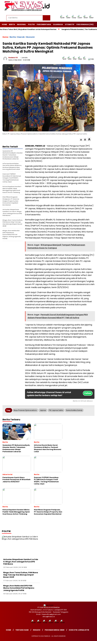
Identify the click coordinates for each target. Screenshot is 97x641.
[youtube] (80, 18)
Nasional (21, 24)
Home (4, 24)
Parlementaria (44, 24)
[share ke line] (85, 59)
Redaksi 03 (13, 57)
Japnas (43, 410)
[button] (81, 139)
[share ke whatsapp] (75, 59)
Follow (87, 393)
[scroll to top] (92, 637)
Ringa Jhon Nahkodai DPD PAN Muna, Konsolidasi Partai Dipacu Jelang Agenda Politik (18, 587)
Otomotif (69, 24)
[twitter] (68, 18)
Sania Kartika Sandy (74, 410)
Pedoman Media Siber (54, 630)
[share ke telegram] (80, 59)
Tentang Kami (22, 630)
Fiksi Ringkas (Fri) (84, 24)
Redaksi (36, 630)
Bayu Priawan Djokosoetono (25, 410)
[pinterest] (91, 18)
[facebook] (62, 18)
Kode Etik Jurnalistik (79, 630)
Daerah (21, 37)
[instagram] (74, 18)
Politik (31, 24)
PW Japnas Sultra (56, 410)
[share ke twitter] (70, 59)
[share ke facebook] (65, 59)
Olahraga (58, 24)
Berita (12, 24)
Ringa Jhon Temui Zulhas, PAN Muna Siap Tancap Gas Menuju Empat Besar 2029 (20, 574)
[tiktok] (86, 18)
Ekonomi (30, 37)
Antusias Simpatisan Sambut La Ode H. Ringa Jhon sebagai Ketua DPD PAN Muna (20, 561)
